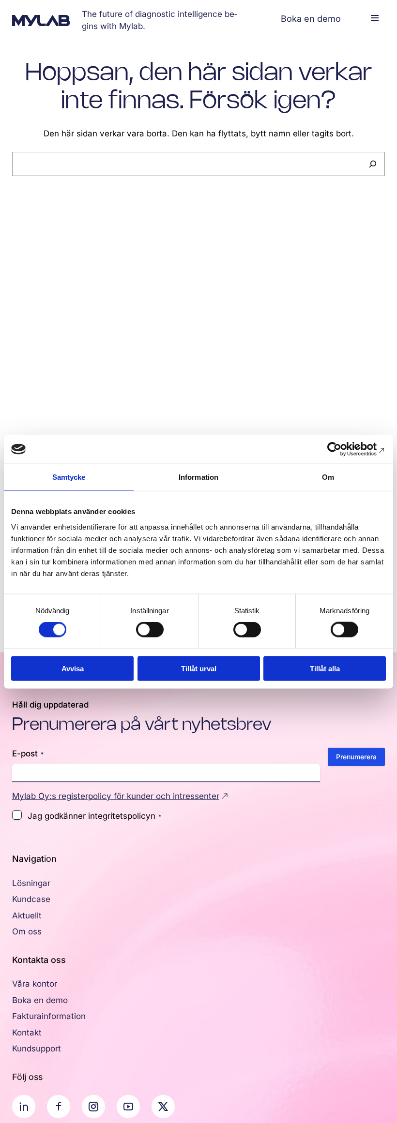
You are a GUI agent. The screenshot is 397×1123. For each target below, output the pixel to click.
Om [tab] (328, 477)
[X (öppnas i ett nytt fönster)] (163, 1106)
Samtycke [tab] (69, 477)
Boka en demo (311, 19)
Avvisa (72, 668)
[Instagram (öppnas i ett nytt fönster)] (93, 1106)
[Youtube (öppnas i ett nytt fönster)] (128, 1106)
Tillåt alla (325, 668)
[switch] (150, 629)
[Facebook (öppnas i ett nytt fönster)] (58, 1106)
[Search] (372, 164)
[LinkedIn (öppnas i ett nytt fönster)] (23, 1106)
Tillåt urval (198, 668)
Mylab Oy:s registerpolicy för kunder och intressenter (115, 796)
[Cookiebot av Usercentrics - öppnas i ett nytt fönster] (343, 449)
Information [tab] (198, 477)
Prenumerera (356, 757)
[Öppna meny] (375, 18)
